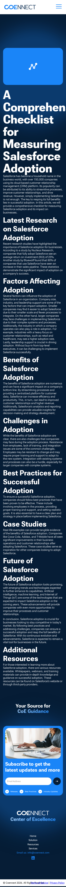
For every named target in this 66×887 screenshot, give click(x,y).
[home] (19, 7)
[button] (59, 6)
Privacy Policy (57, 882)
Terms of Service (39, 882)
